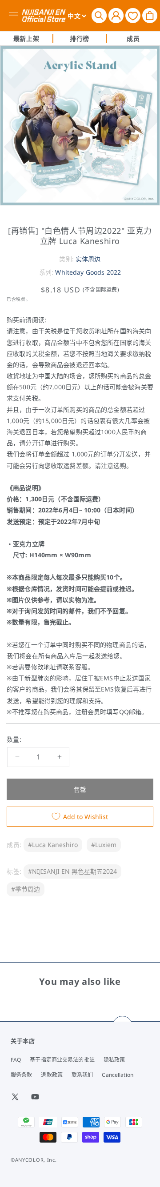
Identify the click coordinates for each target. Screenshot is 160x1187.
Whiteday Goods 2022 (88, 272)
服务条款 (21, 1075)
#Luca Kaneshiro (53, 844)
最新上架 (26, 38)
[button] (99, 15)
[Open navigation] (15, 15)
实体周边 (88, 259)
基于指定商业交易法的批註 (62, 1059)
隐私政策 (114, 1059)
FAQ (16, 1059)
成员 (133, 38)
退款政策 (51, 1075)
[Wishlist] (132, 15)
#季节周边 (25, 889)
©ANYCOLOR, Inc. (34, 1159)
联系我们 (82, 1075)
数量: (14, 739)
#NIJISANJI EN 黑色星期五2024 (72, 871)
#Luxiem (103, 844)
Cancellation (117, 1075)
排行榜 (79, 38)
